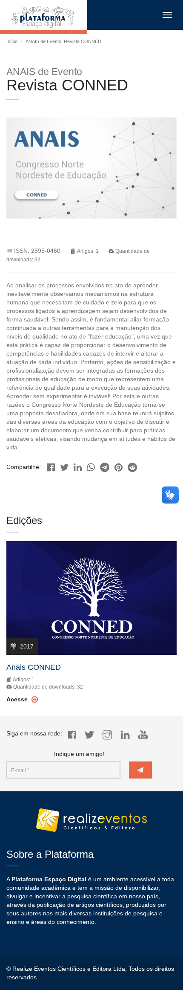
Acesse (17, 699)
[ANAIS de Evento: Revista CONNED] (51, 465)
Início (11, 41)
